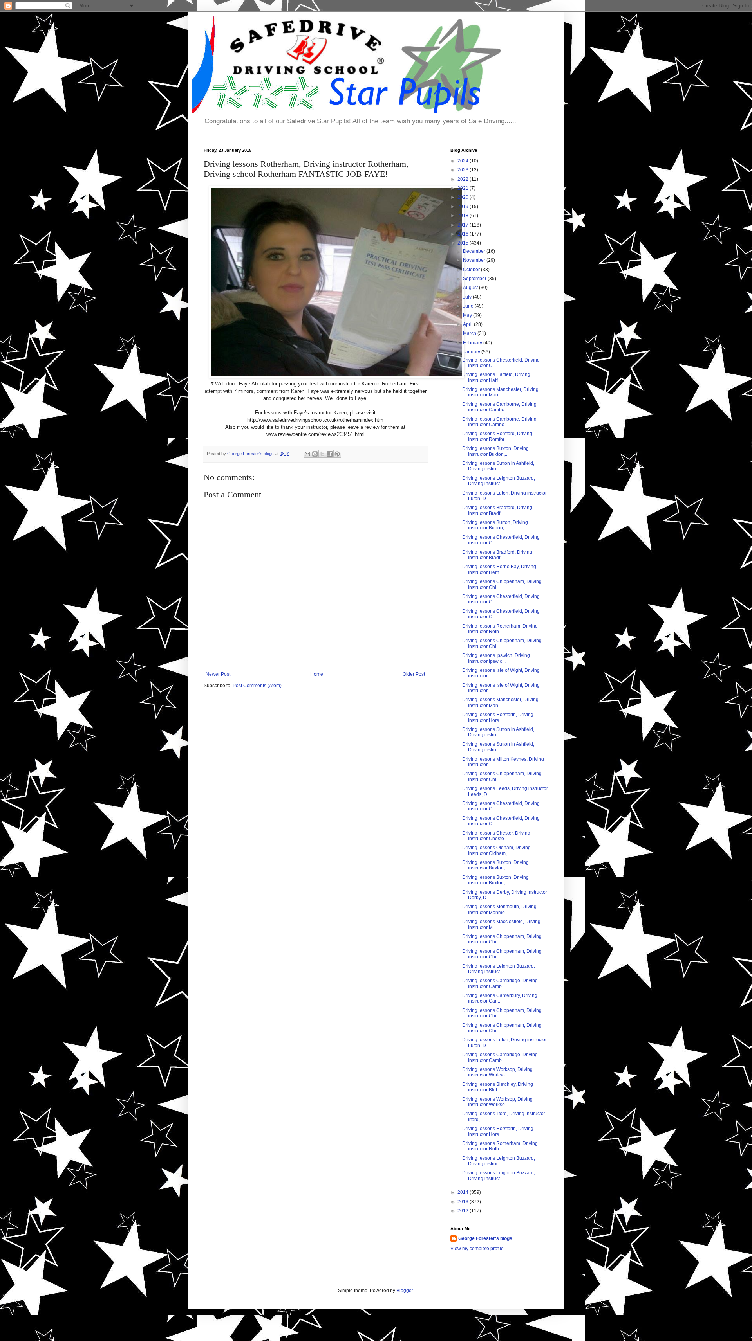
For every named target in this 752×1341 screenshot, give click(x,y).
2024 (463, 161)
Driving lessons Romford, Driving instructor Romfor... (497, 436)
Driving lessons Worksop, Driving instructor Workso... (497, 1072)
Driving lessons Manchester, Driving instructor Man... (500, 392)
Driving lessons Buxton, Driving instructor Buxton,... (495, 451)
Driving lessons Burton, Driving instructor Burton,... (495, 525)
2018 (463, 215)
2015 (463, 243)
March (470, 333)
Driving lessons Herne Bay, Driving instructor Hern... (499, 569)
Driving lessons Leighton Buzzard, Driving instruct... (498, 480)
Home (316, 674)
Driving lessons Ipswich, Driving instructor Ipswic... (496, 658)
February (473, 343)
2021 (463, 188)
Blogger (404, 1290)
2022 (463, 179)
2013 (463, 1201)
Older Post (414, 674)
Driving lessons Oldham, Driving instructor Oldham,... (496, 850)
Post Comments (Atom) (257, 685)
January (472, 352)
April (468, 324)
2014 (463, 1192)
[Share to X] (322, 454)
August (471, 287)
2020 (463, 197)
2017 (463, 225)
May (468, 315)
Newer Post (218, 674)
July (468, 297)
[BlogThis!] (315, 454)
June (469, 306)
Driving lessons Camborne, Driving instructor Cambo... (499, 406)
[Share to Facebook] (330, 454)
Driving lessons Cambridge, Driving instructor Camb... (500, 983)
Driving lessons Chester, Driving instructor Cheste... (496, 835)
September (475, 278)
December (474, 251)
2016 (463, 234)
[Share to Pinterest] (337, 454)
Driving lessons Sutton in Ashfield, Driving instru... (498, 466)
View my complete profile (477, 1248)
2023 (463, 170)
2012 (463, 1210)
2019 (463, 206)
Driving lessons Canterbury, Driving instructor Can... (499, 998)
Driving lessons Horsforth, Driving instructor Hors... (497, 717)
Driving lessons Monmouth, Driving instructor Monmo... (499, 909)
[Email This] (307, 454)
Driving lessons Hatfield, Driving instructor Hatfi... (496, 377)
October (472, 269)
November (474, 260)
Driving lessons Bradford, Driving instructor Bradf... (497, 510)
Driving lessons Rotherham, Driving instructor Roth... (500, 628)
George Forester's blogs (485, 1238)
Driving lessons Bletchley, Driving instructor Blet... (497, 1087)
